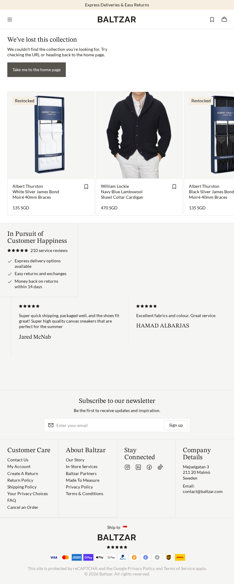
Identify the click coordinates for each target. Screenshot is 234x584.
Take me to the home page (36, 69)
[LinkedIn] (138, 467)
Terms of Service (179, 568)
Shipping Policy (22, 486)
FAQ (11, 500)
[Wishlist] (212, 19)
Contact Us (17, 459)
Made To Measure (82, 480)
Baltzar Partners (81, 473)
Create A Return (22, 473)
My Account (18, 466)
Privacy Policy (79, 486)
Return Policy (20, 480)
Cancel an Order (22, 507)
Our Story (75, 459)
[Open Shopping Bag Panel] (224, 19)
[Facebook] (149, 467)
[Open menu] (10, 19)
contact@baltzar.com (203, 491)
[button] (37, 250)
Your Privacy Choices (27, 493)
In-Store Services (82, 466)
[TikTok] (160, 467)
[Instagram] (127, 467)
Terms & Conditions (84, 493)
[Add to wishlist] (86, 187)
